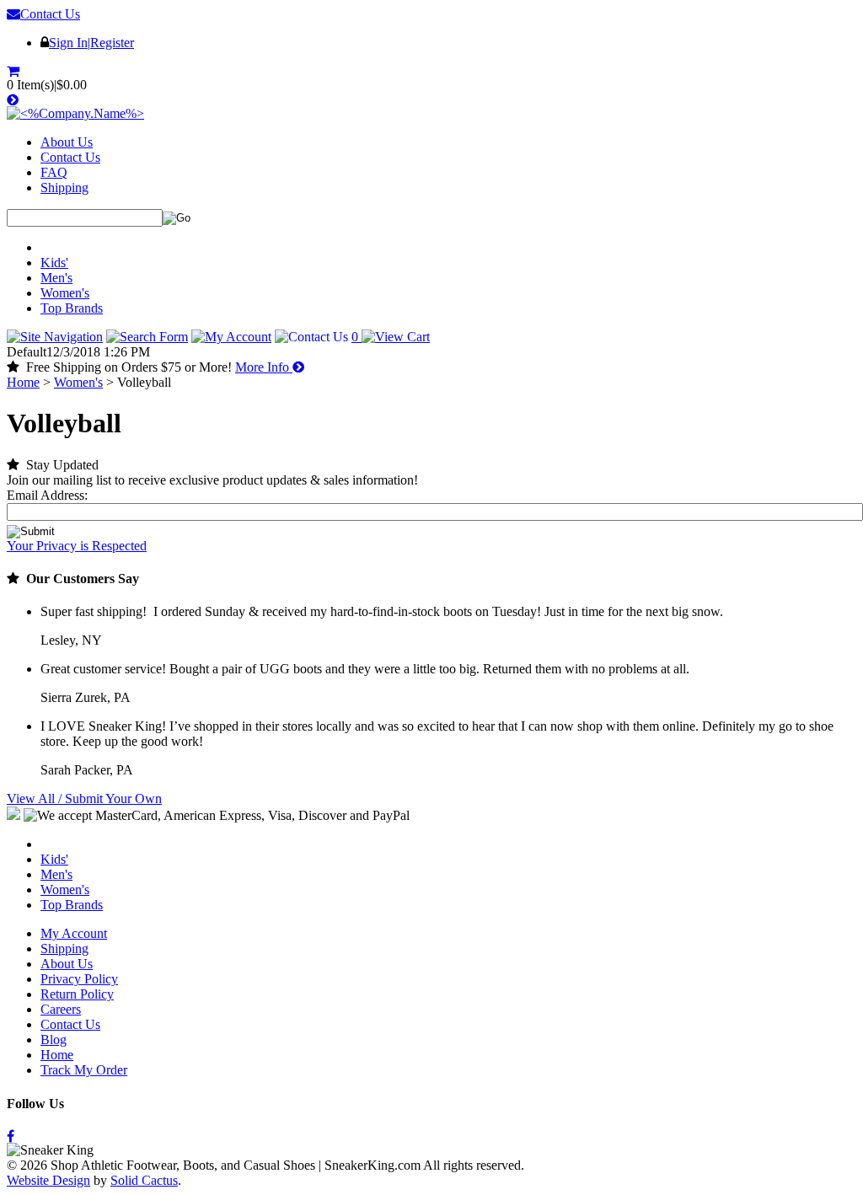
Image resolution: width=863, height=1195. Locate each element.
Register (112, 42)
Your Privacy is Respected (77, 546)
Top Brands (71, 308)
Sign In (68, 42)
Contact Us (50, 14)
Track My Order (83, 1070)
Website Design (48, 1180)
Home (23, 382)
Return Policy (77, 994)
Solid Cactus (144, 1180)
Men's (56, 278)
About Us (66, 142)
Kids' (54, 262)
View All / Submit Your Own (84, 798)
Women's (64, 293)
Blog (53, 1039)
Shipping (64, 187)
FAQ (53, 172)
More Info (263, 367)
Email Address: (47, 495)
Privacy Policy (79, 979)
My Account (73, 933)
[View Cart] (15, 71)
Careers (60, 1009)
